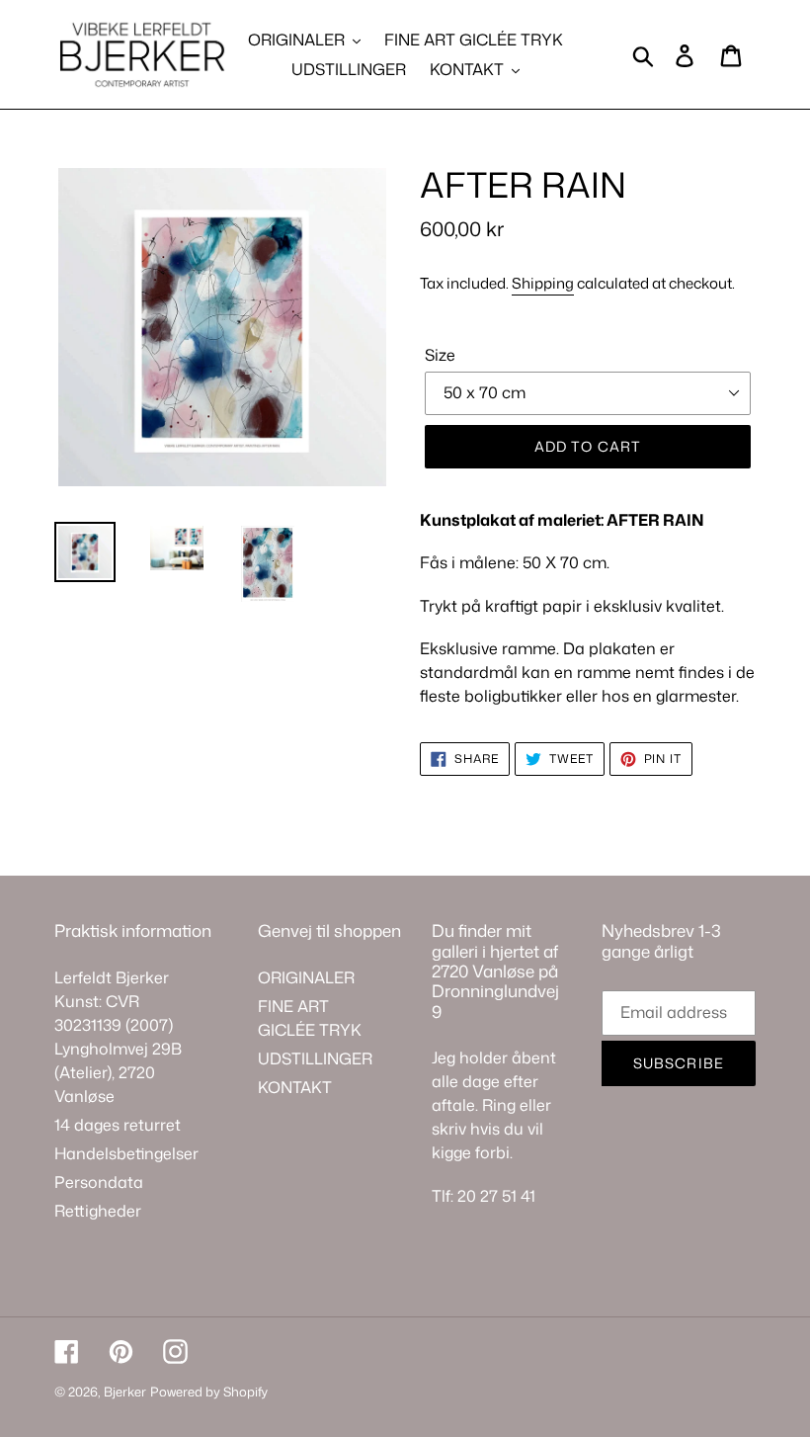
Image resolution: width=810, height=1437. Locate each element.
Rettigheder (97, 1211)
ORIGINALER (306, 977)
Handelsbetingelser (126, 1153)
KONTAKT (295, 1087)
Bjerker (125, 1391)
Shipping (543, 283)
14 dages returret (117, 1125)
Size (440, 355)
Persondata (98, 1182)
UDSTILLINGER (315, 1058)
